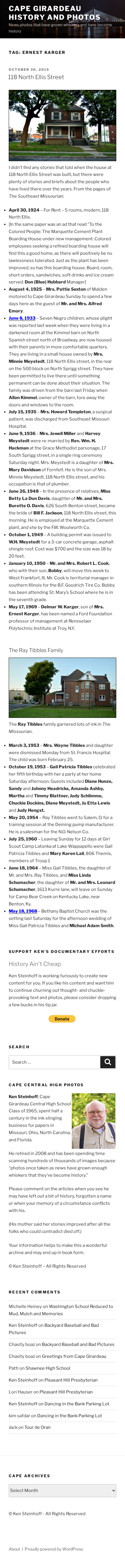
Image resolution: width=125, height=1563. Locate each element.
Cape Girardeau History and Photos (55, 12)
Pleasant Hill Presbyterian (71, 1380)
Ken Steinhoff (23, 1325)
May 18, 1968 (23, 911)
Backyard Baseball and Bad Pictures (78, 1344)
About (14, 1548)
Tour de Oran (37, 1427)
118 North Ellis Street (36, 77)
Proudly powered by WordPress (54, 1548)
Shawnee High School (48, 1368)
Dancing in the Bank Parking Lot (76, 1403)
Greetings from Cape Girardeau (74, 1356)
